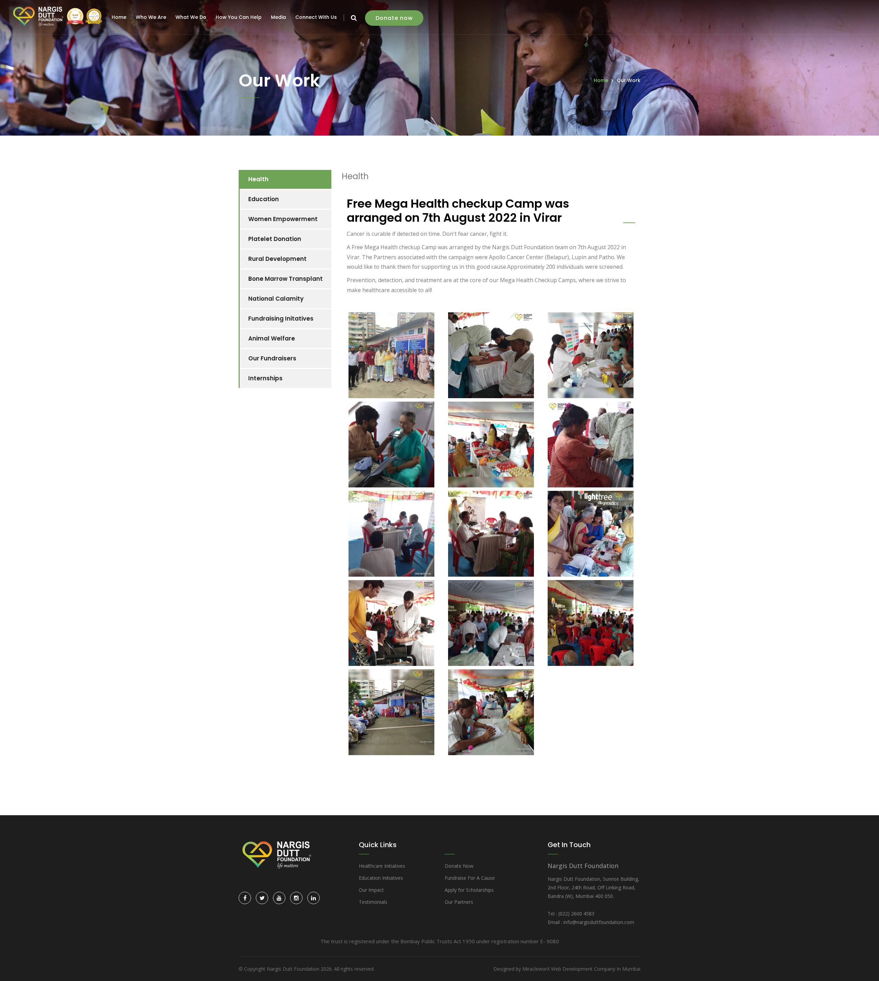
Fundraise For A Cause (470, 878)
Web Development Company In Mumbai (595, 969)
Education (263, 199)
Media (278, 17)
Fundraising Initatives (280, 318)
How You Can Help (239, 17)
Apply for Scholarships (469, 890)
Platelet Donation (274, 239)
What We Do (190, 17)
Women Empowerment (283, 219)
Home (119, 17)
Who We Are (151, 17)
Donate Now (459, 866)
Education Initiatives (381, 878)
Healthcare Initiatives (382, 866)
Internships (265, 378)
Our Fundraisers (272, 358)
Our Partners (459, 902)
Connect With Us (316, 17)
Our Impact (371, 890)
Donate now (394, 18)
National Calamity (276, 299)
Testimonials (373, 902)
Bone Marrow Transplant (285, 279)
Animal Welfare (271, 338)
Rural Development (277, 259)
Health (258, 179)
